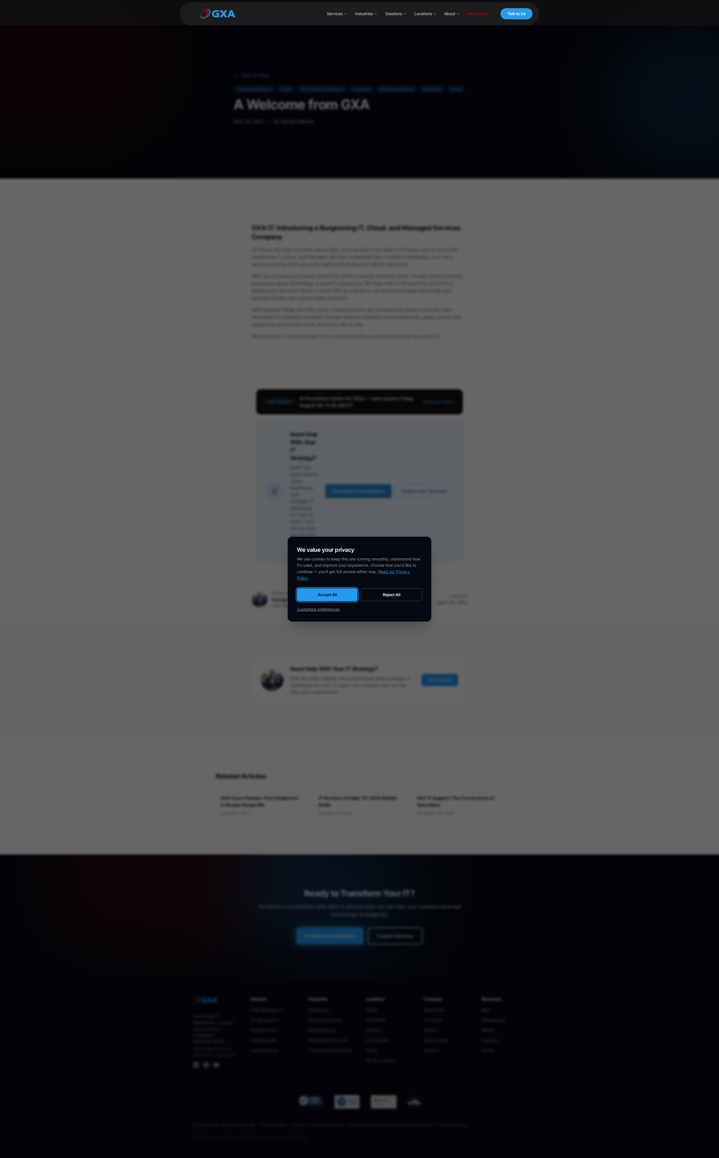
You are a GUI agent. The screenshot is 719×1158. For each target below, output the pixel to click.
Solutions (393, 13)
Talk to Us (516, 13)
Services (335, 13)
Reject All (392, 594)
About (449, 13)
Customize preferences (318, 609)
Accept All (327, 594)
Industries (364, 13)
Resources (478, 13)
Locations (423, 13)
